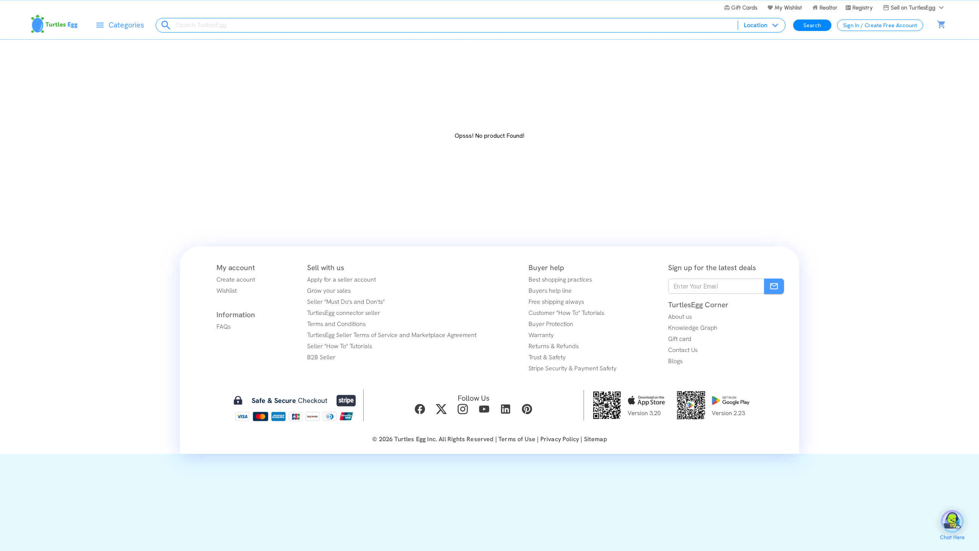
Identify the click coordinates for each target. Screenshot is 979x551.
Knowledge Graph (692, 328)
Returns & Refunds (554, 346)
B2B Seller (321, 357)
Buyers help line (550, 291)
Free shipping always (556, 302)
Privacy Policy (559, 439)
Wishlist (226, 291)
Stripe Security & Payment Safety (572, 368)
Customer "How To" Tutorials (566, 313)
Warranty (541, 335)
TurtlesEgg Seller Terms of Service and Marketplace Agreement (391, 335)
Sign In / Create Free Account (880, 25)
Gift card (679, 339)
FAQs (223, 327)
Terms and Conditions (336, 324)
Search (812, 25)
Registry (862, 7)
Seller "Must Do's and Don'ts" (346, 302)
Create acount (235, 280)
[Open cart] (941, 25)
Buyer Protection (551, 324)
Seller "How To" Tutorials (339, 346)
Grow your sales (329, 291)
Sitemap (595, 439)
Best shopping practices (560, 280)
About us (680, 317)
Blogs (675, 361)
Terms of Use (516, 439)
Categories (126, 25)
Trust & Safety (547, 357)
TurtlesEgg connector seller (343, 313)
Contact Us (683, 350)
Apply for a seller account (341, 280)
